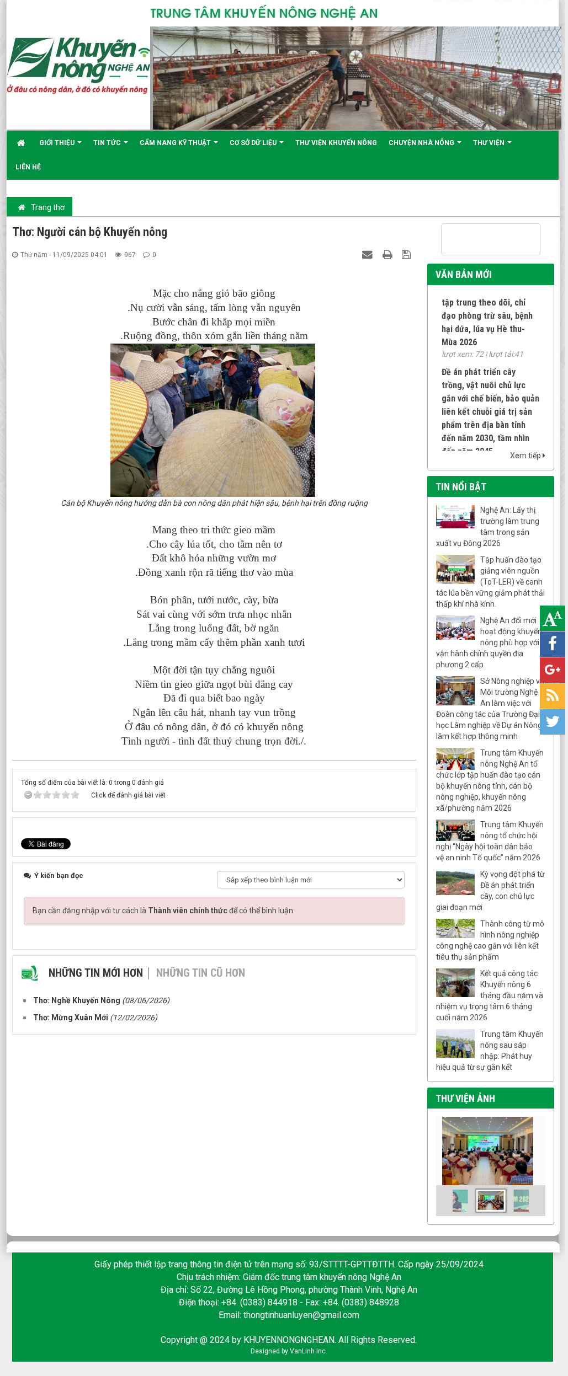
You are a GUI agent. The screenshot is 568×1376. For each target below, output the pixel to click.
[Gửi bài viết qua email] (368, 254)
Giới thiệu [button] (57, 143)
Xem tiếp (526, 455)
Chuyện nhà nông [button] (422, 143)
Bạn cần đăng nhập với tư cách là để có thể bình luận (163, 910)
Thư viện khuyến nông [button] (336, 143)
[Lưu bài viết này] (407, 254)
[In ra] (389, 254)
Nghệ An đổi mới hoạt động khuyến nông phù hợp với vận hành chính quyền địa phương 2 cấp (489, 642)
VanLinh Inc (308, 1351)
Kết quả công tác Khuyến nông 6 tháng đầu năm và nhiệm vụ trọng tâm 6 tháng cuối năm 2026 (489, 995)
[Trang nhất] (22, 143)
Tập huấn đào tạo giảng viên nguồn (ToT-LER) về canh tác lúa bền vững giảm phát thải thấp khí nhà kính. (490, 581)
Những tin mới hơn (96, 972)
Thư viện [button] (489, 143)
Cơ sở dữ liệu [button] (254, 143)
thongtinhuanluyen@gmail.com (301, 1315)
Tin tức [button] (108, 143)
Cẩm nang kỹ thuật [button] (176, 143)
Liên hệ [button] (28, 167)
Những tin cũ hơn (200, 972)
